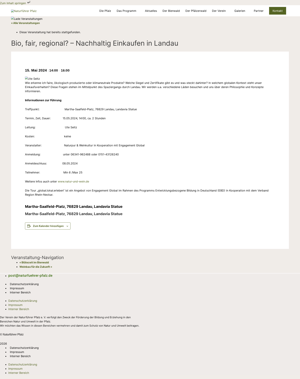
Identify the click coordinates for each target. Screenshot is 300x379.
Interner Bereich (20, 292)
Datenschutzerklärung (24, 284)
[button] (277, 11)
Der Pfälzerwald (195, 11)
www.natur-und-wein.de (73, 181)
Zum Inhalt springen (13, 3)
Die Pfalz (105, 11)
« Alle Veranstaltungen (25, 23)
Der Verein (219, 11)
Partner (259, 11)
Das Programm (126, 11)
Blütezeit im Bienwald (34, 262)
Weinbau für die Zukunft (35, 266)
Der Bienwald (171, 11)
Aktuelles (151, 11)
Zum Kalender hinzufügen (48, 226)
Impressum (17, 288)
